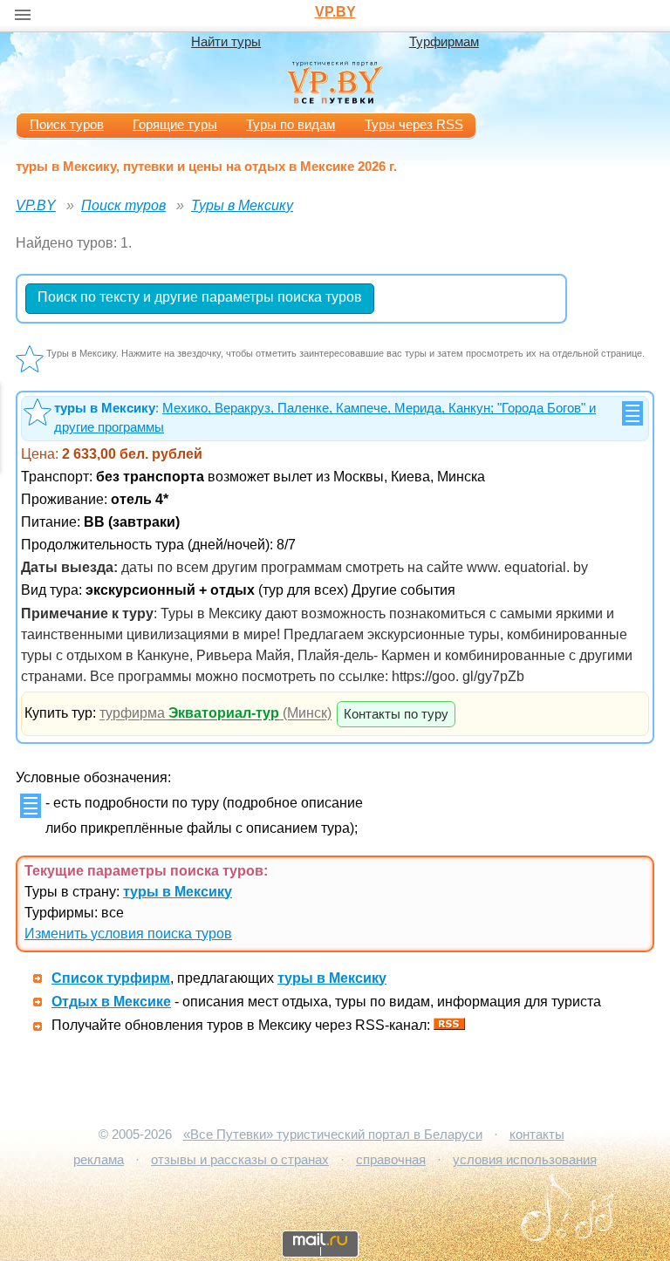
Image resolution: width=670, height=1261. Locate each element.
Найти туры (226, 42)
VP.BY (335, 11)
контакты (536, 1135)
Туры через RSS (414, 125)
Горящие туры (175, 125)
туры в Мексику (177, 891)
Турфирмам (444, 42)
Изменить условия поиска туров (128, 933)
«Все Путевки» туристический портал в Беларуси (332, 1135)
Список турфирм (110, 978)
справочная (391, 1160)
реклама (98, 1160)
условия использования (525, 1160)
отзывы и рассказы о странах (240, 1160)
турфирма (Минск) (215, 713)
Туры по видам (290, 125)
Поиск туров (67, 125)
